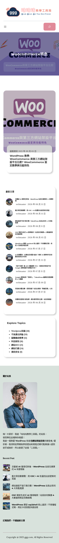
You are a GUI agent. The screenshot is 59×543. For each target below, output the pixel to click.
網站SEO (15, 345)
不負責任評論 (17, 334)
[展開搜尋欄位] (50, 27)
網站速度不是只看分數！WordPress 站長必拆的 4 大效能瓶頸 (33, 222)
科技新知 (15, 341)
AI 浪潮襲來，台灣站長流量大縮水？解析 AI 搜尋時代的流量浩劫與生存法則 (33, 255)
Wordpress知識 (18, 331)
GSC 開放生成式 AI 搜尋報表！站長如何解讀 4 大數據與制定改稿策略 (34, 233)
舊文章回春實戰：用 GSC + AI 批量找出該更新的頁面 (32, 210)
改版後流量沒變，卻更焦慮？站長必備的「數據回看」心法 (33, 288)
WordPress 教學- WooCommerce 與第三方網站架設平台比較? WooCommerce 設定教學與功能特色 (28, 160)
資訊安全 (15, 352)
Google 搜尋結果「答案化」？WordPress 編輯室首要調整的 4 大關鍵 (34, 278)
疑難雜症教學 (17, 338)
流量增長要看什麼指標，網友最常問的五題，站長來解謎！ (33, 299)
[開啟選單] (5, 26)
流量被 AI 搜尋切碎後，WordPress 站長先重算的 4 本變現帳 (34, 200)
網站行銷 (15, 348)
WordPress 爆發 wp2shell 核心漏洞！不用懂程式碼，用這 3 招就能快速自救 (33, 244)
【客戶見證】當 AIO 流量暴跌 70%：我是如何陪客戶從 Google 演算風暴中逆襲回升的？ (33, 267)
